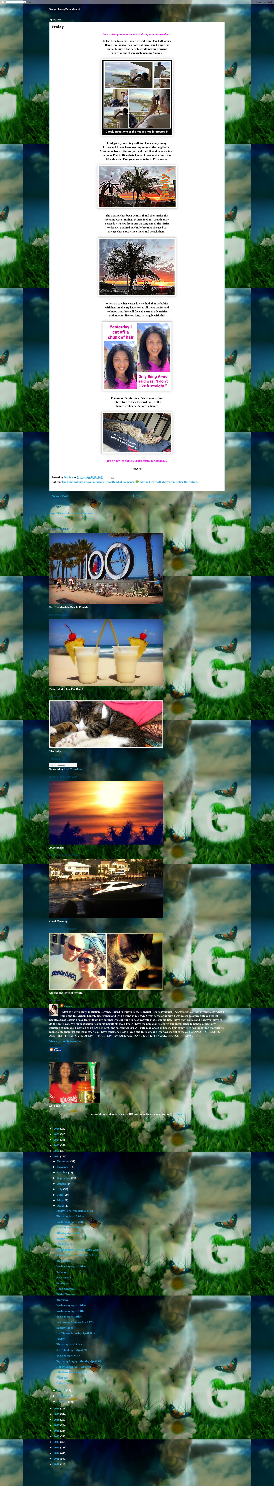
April (61, 1205)
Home (137, 496)
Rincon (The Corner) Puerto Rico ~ (77, 1255)
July (60, 1189)
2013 (57, 1447)
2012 (57, 1453)
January (62, 1401)
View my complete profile (65, 1041)
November (64, 1166)
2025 (57, 1134)
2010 (57, 1464)
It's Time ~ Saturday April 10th (75, 1333)
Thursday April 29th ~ (70, 1216)
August (62, 1183)
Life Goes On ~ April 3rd (71, 1372)
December (63, 1161)
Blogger (180, 1113)
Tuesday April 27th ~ (69, 1227)
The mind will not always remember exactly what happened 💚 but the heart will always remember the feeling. (130, 481)
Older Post (214, 496)
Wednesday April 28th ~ (71, 1221)
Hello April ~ (64, 1383)
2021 (57, 1156)
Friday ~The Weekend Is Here (74, 1210)
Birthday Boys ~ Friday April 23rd (77, 1249)
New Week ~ (63, 1277)
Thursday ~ (63, 1299)
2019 (57, 1414)
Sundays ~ (62, 1283)
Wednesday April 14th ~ (71, 1305)
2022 (57, 1150)
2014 (57, 1441)
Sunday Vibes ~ (65, 1327)
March (61, 1390)
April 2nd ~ (63, 1377)
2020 (57, 1408)
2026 (57, 1128)
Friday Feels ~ (65, 1294)
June (60, 1194)
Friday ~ (61, 1338)
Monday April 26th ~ (69, 1233)
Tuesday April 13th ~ (69, 1316)
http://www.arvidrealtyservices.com (71, 513)
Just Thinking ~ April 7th (71, 1349)
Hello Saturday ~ (66, 1288)
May (60, 1200)
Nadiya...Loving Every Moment (64, 9)
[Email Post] (112, 477)
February (63, 1395)
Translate (76, 769)
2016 (57, 1430)
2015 (57, 1436)
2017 (57, 1425)
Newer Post (60, 496)
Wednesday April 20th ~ (71, 1266)
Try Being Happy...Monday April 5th (78, 1361)
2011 (57, 1458)
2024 (57, 1139)
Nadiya (67, 1006)
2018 (57, 1419)
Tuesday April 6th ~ (68, 1355)
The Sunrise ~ (64, 1260)
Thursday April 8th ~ (69, 1344)
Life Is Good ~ (65, 1244)
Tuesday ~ (62, 1272)
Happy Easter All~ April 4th (73, 1366)
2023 (57, 1145)
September (64, 1178)
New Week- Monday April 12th (75, 1322)
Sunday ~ (62, 1238)
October (62, 1172)
